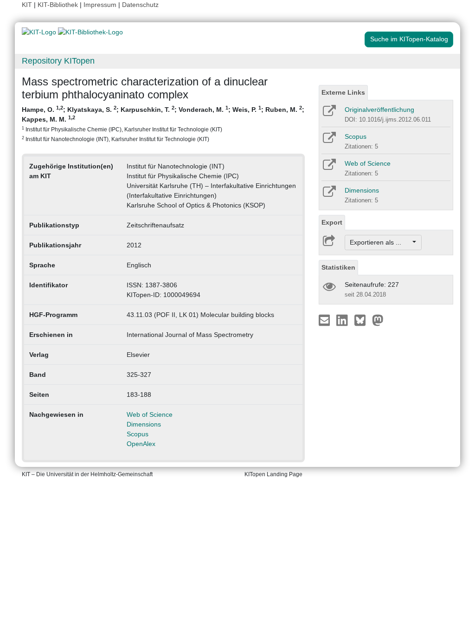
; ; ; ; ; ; (163, 123)
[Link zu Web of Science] (328, 167)
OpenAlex (141, 443)
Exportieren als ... (380, 242)
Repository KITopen (58, 60)
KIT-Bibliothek (59, 4)
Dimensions (144, 424)
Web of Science (150, 414)
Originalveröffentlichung (379, 109)
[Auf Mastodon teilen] (378, 319)
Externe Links (343, 92)
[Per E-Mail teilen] (325, 319)
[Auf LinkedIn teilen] (343, 319)
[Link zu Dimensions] (328, 194)
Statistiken (338, 267)
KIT (27, 4)
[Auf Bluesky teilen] (362, 319)
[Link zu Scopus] (328, 140)
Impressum (99, 4)
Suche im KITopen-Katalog (409, 39)
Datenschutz (140, 4)
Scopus (137, 434)
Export (331, 222)
